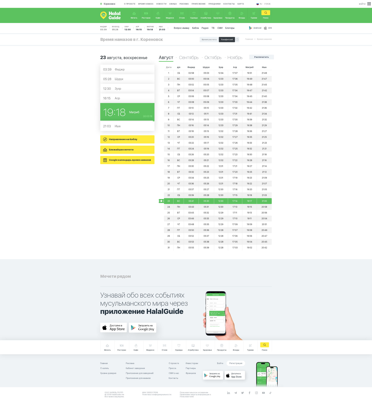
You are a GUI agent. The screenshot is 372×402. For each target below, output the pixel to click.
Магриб (150, 28)
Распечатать (261, 57)
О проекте (129, 4)
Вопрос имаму (181, 28)
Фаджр (103, 28)
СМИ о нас (174, 373)
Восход (115, 28)
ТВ (212, 28)
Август (166, 57)
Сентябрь (189, 57)
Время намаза (145, 4)
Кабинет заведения (135, 368)
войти (362, 3)
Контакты (229, 4)
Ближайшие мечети (121, 149)
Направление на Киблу (123, 139)
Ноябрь (235, 57)
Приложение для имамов (138, 378)
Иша (162, 28)
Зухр (128, 28)
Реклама (184, 4)
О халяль (104, 368)
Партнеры (191, 368)
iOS (270, 28)
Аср (139, 28)
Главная (249, 39)
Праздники (215, 4)
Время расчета (209, 40)
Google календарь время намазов (130, 160)
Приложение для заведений (139, 373)
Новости (161, 4)
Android (257, 28)
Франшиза (191, 373)
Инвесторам (192, 363)
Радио (205, 28)
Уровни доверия (108, 373)
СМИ (219, 28)
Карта (241, 4)
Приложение (199, 4)
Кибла (195, 28)
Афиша (173, 4)
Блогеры (229, 28)
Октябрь (213, 57)
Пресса (172, 368)
